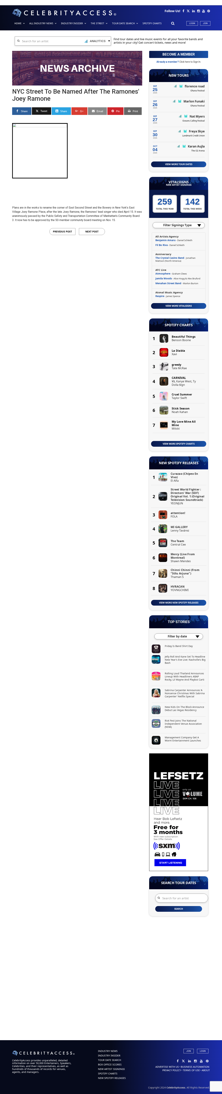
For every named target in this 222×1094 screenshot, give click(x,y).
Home (18, 23)
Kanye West (183, 381)
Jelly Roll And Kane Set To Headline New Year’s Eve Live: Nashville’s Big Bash (185, 659)
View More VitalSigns (178, 305)
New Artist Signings (178, 185)
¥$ (173, 381)
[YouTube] (204, 11)
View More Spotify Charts (179, 443)
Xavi (174, 354)
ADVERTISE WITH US (167, 1066)
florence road (195, 86)
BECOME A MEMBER (179, 54)
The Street (97, 23)
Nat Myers (197, 116)
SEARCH (178, 908)
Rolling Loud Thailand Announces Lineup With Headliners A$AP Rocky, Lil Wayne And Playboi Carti (184, 676)
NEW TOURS (179, 75)
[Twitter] (188, 11)
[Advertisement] (77, 189)
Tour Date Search (123, 23)
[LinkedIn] (193, 11)
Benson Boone (181, 340)
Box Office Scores (110, 1064)
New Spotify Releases (178, 463)
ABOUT (206, 1070)
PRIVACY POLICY (171, 1070)
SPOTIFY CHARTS (152, 23)
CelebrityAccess (175, 1087)
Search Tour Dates (178, 883)
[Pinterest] (208, 11)
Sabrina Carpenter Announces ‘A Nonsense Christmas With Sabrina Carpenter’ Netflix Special (185, 693)
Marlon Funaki (194, 101)
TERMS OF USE (191, 1070)
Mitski (176, 428)
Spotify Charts (179, 325)
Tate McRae (179, 368)
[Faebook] (183, 11)
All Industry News (41, 23)
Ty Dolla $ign (184, 383)
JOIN (188, 1051)
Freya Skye (197, 131)
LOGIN (203, 1051)
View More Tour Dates (178, 164)
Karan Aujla (196, 146)
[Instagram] (198, 11)
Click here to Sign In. (190, 61)
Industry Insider (72, 23)
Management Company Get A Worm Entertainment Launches (183, 739)
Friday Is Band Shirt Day (179, 646)
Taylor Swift (179, 398)
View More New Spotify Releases (178, 602)
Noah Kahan (180, 412)
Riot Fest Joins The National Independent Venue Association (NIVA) (183, 723)
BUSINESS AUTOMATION (195, 1066)
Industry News (108, 1051)
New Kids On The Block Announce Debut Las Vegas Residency (184, 708)
